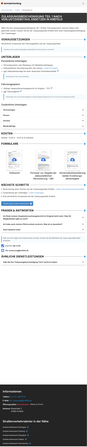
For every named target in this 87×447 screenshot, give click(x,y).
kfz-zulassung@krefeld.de (16, 250)
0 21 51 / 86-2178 (12, 246)
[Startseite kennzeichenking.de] (11, 3)
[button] (83, 3)
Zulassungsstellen (7, 10)
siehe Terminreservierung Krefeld (70, 189)
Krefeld (17, 10)
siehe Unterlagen (36, 193)
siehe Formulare (51, 68)
